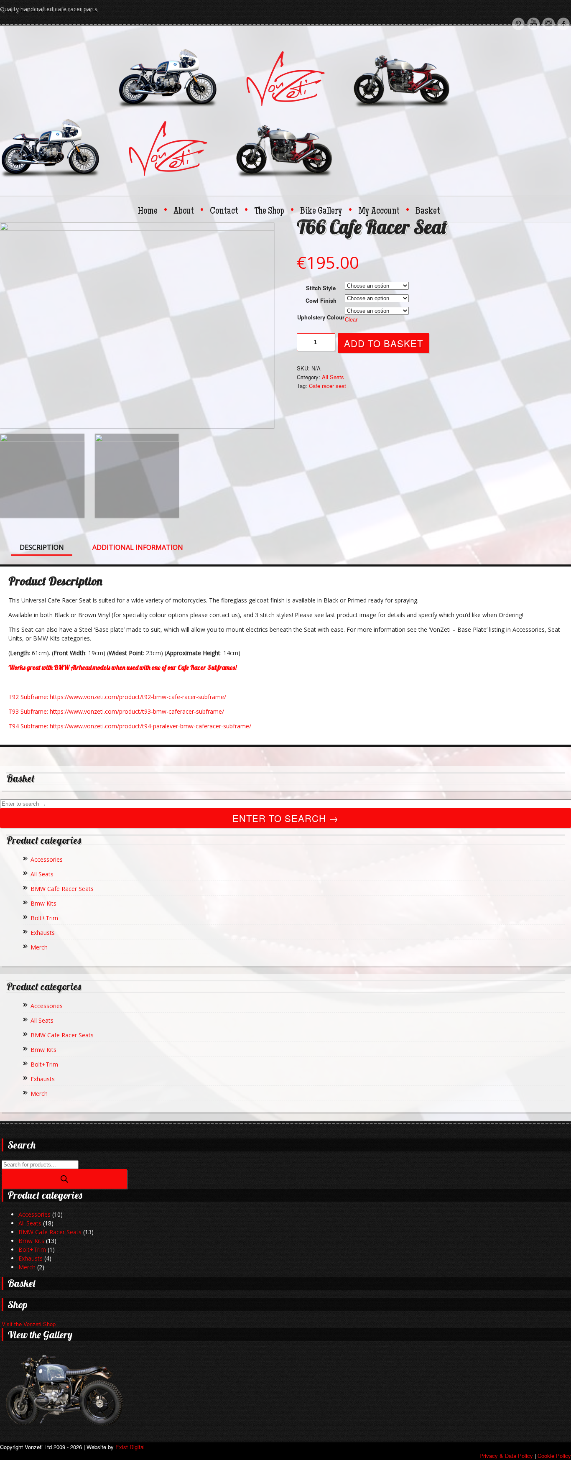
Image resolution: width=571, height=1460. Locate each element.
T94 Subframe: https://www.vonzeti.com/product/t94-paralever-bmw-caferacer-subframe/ (129, 726)
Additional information (137, 547)
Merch (39, 947)
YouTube (533, 24)
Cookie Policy (554, 1456)
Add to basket (383, 343)
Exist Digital (130, 1447)
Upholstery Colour (320, 317)
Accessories (47, 859)
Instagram (548, 24)
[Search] (64, 1179)
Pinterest (518, 24)
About (187, 211)
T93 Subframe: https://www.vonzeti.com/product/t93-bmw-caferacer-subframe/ (116, 711)
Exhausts (43, 933)
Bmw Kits (43, 903)
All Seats (333, 377)
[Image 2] (42, 476)
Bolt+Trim (44, 918)
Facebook (563, 24)
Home (152, 211)
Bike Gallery (325, 211)
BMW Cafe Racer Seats (62, 889)
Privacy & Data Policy (506, 1456)
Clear (351, 319)
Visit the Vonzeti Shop (29, 1324)
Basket (428, 212)
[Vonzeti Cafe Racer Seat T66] (137, 325)
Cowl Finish (321, 300)
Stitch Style (321, 288)
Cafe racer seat (327, 386)
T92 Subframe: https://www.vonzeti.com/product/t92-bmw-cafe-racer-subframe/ (117, 697)
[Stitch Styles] (137, 476)
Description (42, 547)
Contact (228, 211)
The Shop (273, 211)
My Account (383, 211)
